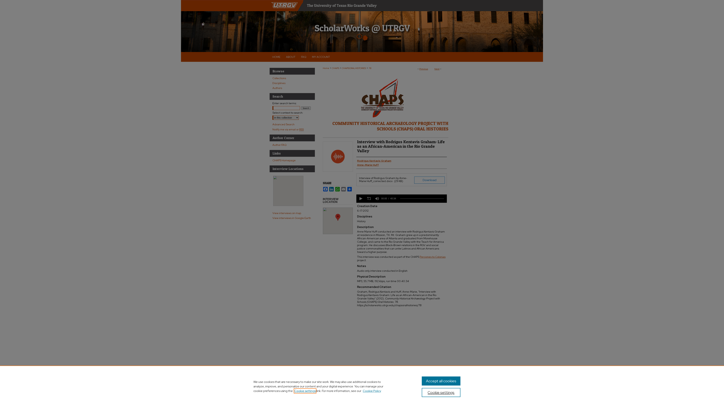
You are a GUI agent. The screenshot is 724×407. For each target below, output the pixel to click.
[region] (362, 386)
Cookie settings (305, 391)
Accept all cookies (441, 381)
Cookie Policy (372, 391)
